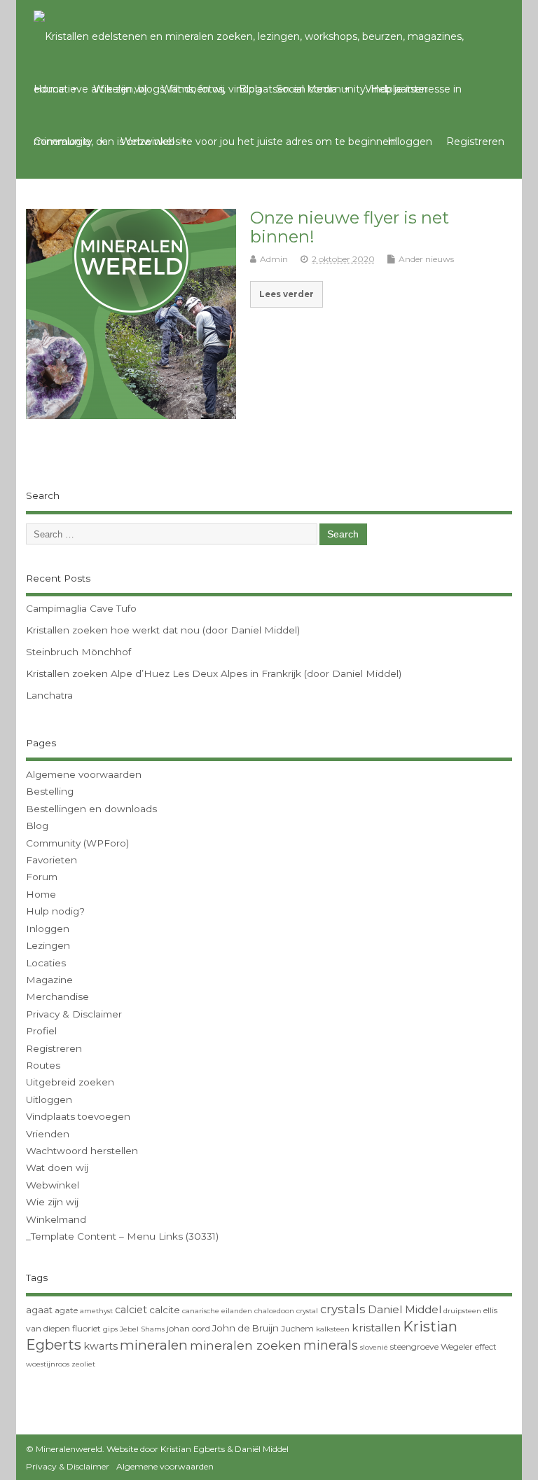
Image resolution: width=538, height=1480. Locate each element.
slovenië (374, 1347)
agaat (39, 1309)
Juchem (297, 1328)
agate (66, 1310)
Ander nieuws (426, 259)
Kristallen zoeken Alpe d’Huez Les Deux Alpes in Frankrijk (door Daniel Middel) (213, 673)
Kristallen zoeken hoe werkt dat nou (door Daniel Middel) (163, 630)
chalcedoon (274, 1310)
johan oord (188, 1328)
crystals (343, 1309)
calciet (131, 1309)
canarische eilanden (217, 1310)
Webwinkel (147, 141)
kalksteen (333, 1329)
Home (49, 89)
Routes (43, 1065)
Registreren (475, 141)
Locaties (46, 962)
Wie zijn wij (120, 89)
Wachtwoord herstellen (82, 1150)
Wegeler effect (469, 1346)
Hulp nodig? (55, 911)
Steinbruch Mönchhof (78, 651)
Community (63, 141)
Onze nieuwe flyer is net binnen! (349, 226)
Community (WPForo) (77, 843)
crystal (307, 1310)
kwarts (100, 1346)
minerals (330, 1345)
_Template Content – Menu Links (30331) (122, 1236)
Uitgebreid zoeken (70, 1082)
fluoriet (86, 1328)
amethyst (96, 1310)
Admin (274, 259)
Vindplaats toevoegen (78, 1116)
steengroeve (414, 1346)
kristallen (376, 1327)
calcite (164, 1309)
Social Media (306, 89)
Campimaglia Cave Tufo (81, 608)
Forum (41, 876)
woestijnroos (47, 1364)
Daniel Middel (404, 1309)
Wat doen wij (193, 89)
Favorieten (51, 859)
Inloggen (409, 141)
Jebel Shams (142, 1329)
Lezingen (48, 945)
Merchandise (57, 996)
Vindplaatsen (396, 89)
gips (110, 1329)
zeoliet (83, 1364)
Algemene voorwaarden (84, 774)
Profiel (41, 1030)
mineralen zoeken (245, 1345)
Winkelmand (56, 1219)
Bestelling (50, 791)
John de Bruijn (245, 1328)
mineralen (154, 1345)
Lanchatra (49, 695)
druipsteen (462, 1310)
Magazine (49, 979)
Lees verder (286, 294)
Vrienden (47, 1133)
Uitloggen (49, 1099)
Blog (250, 89)
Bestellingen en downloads (91, 808)
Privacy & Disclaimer (74, 1014)
